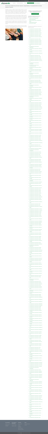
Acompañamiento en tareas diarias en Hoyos (35, 194)
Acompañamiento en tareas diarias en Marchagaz (35, 229)
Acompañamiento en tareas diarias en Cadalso (35, 93)
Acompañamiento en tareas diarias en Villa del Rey (35, 395)
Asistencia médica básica (32, 19)
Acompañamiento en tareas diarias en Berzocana (35, 76)
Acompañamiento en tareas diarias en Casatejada (35, 129)
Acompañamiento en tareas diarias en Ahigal (35, 35)
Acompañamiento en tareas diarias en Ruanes (35, 307)
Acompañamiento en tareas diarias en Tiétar (34, 347)
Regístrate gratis (26, 0)
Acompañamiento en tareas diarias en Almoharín (35, 59)
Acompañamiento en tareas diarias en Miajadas (35, 236)
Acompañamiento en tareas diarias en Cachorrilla (35, 92)
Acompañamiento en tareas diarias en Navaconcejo (35, 250)
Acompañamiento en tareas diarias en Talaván (35, 340)
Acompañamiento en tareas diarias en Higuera (35, 190)
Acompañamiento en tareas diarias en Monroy (35, 242)
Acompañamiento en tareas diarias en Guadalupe (35, 171)
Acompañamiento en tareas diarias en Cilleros (35, 139)
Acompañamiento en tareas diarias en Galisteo (35, 159)
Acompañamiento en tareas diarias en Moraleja (35, 247)
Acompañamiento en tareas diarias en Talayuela (35, 343)
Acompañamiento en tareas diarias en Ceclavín (35, 135)
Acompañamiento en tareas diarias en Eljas (34, 154)
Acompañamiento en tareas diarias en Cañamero (35, 102)
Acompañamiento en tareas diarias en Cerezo (35, 137)
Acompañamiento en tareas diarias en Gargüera (35, 165)
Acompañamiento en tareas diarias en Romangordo (35, 305)
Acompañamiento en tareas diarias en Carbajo (35, 105)
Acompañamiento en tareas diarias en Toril (34, 348)
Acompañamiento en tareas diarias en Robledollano (35, 303)
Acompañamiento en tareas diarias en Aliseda (35, 56)
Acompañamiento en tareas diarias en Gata (34, 170)
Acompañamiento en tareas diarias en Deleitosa (35, 148)
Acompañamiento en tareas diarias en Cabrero (35, 89)
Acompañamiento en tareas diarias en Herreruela (35, 187)
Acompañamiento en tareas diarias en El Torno (35, 153)
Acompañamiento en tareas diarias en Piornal (35, 281)
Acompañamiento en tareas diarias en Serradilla (35, 335)
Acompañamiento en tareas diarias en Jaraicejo (35, 198)
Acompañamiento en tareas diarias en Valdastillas (35, 371)
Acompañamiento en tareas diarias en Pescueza (35, 275)
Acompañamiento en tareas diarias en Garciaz (35, 160)
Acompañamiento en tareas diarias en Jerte (34, 205)
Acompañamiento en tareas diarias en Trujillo (35, 369)
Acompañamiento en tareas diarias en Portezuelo (35, 286)
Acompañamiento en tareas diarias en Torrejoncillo (35, 362)
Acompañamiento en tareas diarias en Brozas (35, 81)
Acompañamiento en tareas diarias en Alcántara (35, 40)
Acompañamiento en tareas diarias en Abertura (35, 30)
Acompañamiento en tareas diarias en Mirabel (35, 239)
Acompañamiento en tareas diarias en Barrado (35, 69)
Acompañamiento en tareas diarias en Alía (34, 55)
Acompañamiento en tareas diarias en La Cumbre (35, 208)
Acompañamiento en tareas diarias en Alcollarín (35, 41)
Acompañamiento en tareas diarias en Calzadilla (35, 94)
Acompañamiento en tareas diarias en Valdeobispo (35, 381)
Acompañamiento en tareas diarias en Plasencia (35, 282)
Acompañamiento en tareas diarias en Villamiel (35, 398)
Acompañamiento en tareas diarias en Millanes (35, 237)
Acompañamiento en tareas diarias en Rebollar (35, 294)
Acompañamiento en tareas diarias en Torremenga (35, 363)
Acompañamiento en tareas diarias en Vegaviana (35, 389)
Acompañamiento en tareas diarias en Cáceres (35, 90)
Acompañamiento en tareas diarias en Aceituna (35, 34)
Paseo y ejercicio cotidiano (32, 23)
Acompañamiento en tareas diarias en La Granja (35, 211)
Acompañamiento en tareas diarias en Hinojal (35, 191)
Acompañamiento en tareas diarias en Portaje (35, 285)
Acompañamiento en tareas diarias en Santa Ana (35, 314)
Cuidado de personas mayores (33, 22)
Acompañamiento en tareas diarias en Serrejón (35, 336)
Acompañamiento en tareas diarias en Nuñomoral (35, 259)
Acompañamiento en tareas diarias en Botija (34, 80)
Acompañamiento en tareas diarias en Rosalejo (35, 306)
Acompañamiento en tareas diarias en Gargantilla (35, 164)
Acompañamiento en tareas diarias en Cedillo (35, 136)
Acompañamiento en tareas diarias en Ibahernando (35, 196)
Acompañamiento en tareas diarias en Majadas (35, 223)
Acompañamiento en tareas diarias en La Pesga (35, 212)
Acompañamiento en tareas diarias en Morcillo (35, 248)
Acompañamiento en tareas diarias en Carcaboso (35, 106)
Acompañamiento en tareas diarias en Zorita (34, 417)
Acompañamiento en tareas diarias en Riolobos (35, 295)
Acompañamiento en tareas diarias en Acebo (35, 31)
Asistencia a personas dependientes (33, 18)
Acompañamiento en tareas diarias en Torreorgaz (35, 366)
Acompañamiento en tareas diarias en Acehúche (35, 32)
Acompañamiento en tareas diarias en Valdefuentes (35, 374)
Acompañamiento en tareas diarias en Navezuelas (35, 258)
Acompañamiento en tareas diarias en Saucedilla (35, 331)
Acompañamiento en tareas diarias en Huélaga (35, 195)
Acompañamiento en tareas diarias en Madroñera (35, 222)
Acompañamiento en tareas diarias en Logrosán (35, 215)
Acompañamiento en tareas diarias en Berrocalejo (35, 75)
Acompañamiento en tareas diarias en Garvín (35, 169)
